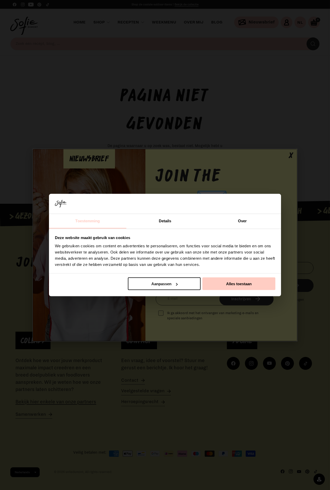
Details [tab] (165, 220)
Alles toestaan (239, 284)
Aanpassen (161, 284)
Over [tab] (242, 220)
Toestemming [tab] (87, 220)
